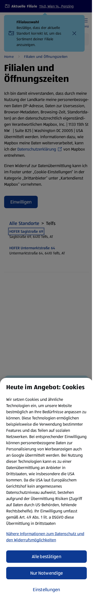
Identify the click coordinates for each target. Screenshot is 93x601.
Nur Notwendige (46, 573)
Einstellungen (46, 589)
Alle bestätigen (46, 556)
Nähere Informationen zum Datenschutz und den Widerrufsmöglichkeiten (45, 537)
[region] (46, 489)
